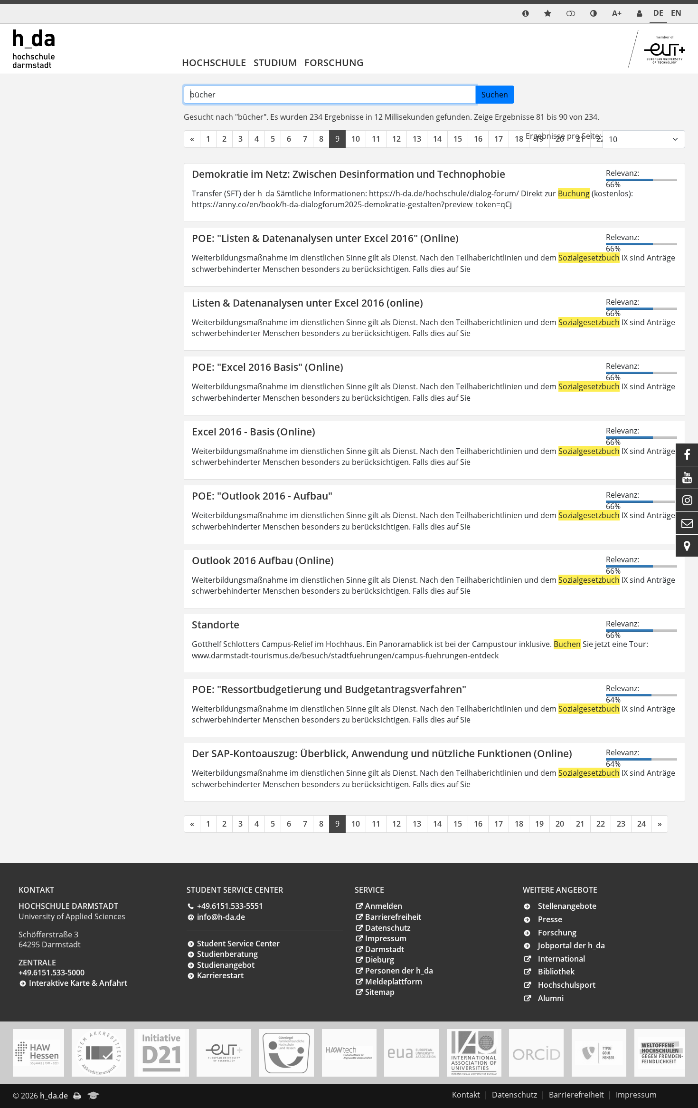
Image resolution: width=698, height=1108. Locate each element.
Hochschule (214, 62)
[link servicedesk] (639, 13)
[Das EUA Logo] (411, 1053)
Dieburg (379, 959)
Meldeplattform (393, 981)
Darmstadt (384, 949)
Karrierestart (220, 975)
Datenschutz (388, 928)
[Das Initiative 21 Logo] (161, 1053)
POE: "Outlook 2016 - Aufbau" (262, 495)
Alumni (551, 998)
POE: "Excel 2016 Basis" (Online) (267, 367)
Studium (275, 62)
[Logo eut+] (224, 1053)
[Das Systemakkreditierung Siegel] (99, 1053)
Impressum (385, 938)
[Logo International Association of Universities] (474, 1053)
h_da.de (54, 1095)
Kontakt (466, 1094)
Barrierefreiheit (393, 917)
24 (641, 824)
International (561, 959)
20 (560, 824)
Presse (550, 919)
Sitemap (380, 992)
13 (417, 139)
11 (376, 139)
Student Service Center (238, 943)
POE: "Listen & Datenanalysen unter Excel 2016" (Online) (325, 238)
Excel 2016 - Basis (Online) (253, 431)
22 (600, 824)
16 (478, 139)
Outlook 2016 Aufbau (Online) (263, 560)
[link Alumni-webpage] (93, 1096)
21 (580, 824)
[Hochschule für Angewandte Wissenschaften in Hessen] (36, 1053)
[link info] (526, 13)
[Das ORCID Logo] (536, 1053)
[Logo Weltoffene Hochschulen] (661, 1053)
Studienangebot (226, 965)
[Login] (571, 13)
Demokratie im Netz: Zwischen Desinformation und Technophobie (348, 174)
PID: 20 (119, 1095)
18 (519, 139)
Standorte (215, 624)
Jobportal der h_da (571, 945)
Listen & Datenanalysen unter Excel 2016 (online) (307, 302)
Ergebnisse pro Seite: (563, 136)
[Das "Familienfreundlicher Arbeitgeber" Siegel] (286, 1053)
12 (396, 139)
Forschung (334, 62)
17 (498, 139)
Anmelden (383, 906)
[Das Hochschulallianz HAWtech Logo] (349, 1053)
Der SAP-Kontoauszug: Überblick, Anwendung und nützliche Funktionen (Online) (382, 753)
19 (539, 824)
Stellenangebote (567, 906)
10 (355, 139)
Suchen (494, 94)
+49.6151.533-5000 (52, 972)
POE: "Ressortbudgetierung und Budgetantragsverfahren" (329, 689)
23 (621, 824)
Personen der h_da (399, 970)
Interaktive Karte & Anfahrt (78, 983)
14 (437, 139)
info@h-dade (221, 917)
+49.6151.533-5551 (230, 906)
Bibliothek (556, 971)
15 (457, 139)
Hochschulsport (566, 985)
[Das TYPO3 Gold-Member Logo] (599, 1053)
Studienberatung (227, 954)
